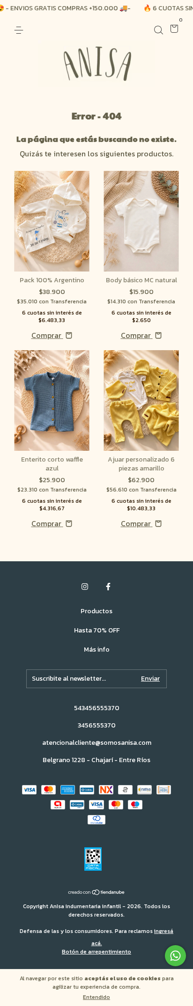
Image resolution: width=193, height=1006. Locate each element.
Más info (97, 649)
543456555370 (96, 708)
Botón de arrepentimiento (96, 951)
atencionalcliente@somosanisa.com (96, 743)
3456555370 (97, 725)
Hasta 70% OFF (96, 630)
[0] (172, 29)
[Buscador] (158, 29)
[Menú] (20, 29)
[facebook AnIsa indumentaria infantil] (108, 586)
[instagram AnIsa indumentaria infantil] (85, 586)
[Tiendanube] (96, 892)
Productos (96, 611)
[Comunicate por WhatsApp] (175, 955)
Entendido (96, 997)
